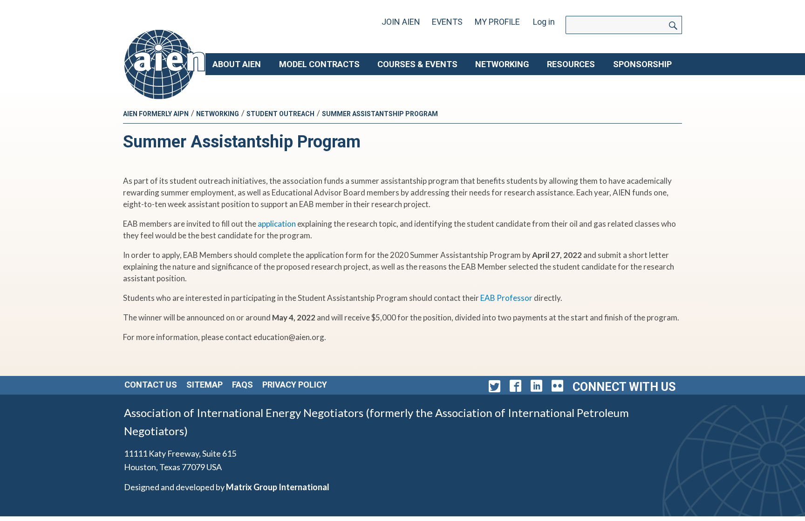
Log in (544, 22)
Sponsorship (642, 64)
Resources (571, 64)
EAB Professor (506, 298)
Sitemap (204, 384)
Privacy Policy (294, 384)
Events (447, 22)
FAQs (242, 384)
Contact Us (150, 384)
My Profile (497, 22)
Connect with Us (624, 387)
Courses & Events (417, 64)
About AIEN (236, 64)
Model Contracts (319, 64)
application (277, 224)
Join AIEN (401, 22)
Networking (502, 64)
